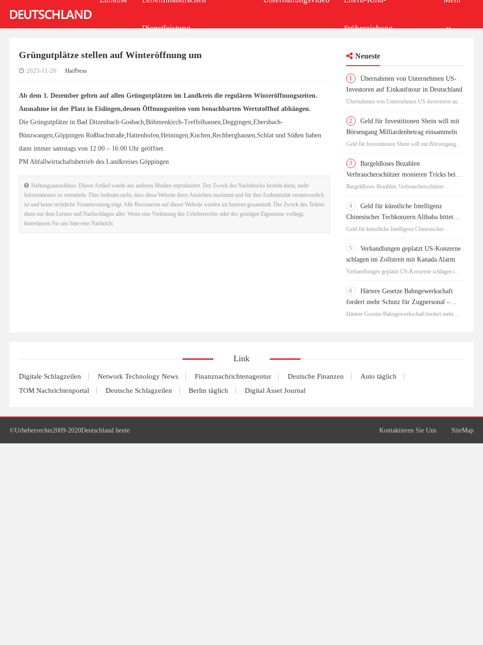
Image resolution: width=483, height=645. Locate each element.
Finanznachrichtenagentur (233, 376)
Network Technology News (138, 376)
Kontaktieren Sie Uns (407, 430)
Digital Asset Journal (275, 390)
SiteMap (462, 430)
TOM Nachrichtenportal (54, 390)
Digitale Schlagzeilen (50, 376)
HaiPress (76, 70)
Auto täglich (378, 376)
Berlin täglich (208, 390)
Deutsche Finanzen (316, 376)
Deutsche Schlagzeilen (139, 390)
